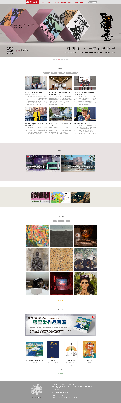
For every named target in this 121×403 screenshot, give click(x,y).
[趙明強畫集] (34, 349)
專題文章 (50, 2)
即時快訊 (44, 2)
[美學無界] (52, 349)
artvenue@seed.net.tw (62, 392)
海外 (68, 221)
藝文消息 (57, 2)
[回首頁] (32, 2)
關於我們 (70, 2)
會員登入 (83, 2)
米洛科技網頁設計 (76, 397)
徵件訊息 (54, 72)
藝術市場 (61, 72)
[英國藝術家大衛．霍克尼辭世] (85, 114)
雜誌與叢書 (63, 2)
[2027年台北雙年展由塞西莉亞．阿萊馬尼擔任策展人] (36, 114)
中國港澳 (61, 221)
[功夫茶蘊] (88, 349)
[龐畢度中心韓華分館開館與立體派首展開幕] (60, 114)
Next (120, 33)
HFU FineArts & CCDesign (66, 397)
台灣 (55, 221)
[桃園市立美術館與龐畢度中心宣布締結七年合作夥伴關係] (85, 83)
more (60, 373)
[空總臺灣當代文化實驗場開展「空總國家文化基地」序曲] (60, 83)
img (32, 397)
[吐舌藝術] (70, 349)
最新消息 (46, 72)
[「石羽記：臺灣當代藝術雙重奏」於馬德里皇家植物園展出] (36, 83)
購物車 (76, 2)
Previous (1, 33)
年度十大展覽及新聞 (72, 72)
